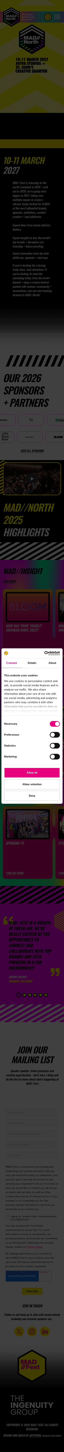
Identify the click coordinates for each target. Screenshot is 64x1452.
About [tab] (52, 662)
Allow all (32, 772)
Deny (32, 795)
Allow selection (32, 784)
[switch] (55, 735)
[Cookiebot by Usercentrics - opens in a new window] (45, 653)
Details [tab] (32, 662)
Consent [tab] (11, 662)
